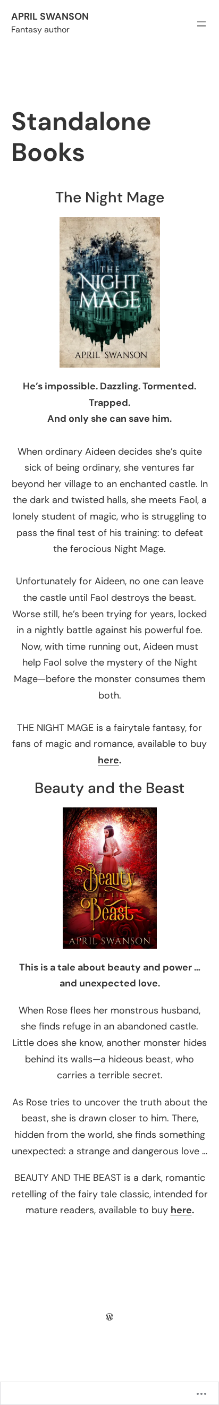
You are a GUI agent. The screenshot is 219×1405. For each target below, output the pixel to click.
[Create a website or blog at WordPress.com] (109, 1316)
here (108, 760)
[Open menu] (201, 24)
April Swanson (50, 16)
